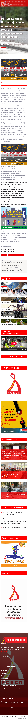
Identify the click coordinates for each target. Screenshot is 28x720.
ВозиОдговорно (12, 255)
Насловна (3, 50)
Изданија (4, 680)
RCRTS (25, 718)
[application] (14, 343)
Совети (22, 255)
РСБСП (18, 255)
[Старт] (3, 349)
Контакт (3, 683)
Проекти (3, 673)
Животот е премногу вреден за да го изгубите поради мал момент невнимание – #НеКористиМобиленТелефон (13, 521)
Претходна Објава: (12, 263)
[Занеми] (22, 349)
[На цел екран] (25, 349)
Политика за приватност (8, 685)
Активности (4, 255)
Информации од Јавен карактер (10, 688)
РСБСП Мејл (23, 716)
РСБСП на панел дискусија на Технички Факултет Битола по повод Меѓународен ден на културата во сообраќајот (13, 474)
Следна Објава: (13, 270)
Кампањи (10, 50)
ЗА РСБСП (4, 671)
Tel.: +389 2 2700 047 (9, 707)
